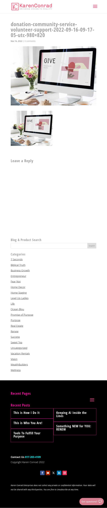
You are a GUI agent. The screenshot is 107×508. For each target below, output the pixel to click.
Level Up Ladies (19, 298)
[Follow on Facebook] (42, 473)
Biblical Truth (18, 265)
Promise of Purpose (22, 314)
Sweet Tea (16, 342)
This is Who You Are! (28, 423)
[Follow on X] (53, 473)
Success (15, 337)
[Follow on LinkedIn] (59, 473)
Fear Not (16, 281)
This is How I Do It (27, 412)
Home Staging (19, 292)
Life (13, 303)
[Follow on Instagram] (64, 473)
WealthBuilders (19, 364)
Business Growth (20, 270)
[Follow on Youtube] (48, 473)
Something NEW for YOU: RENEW (73, 428)
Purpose (15, 320)
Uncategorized (19, 348)
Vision (14, 359)
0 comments (30, 41)
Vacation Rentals (20, 353)
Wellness (16, 370)
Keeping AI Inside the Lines (71, 414)
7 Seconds (17, 259)
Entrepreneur (18, 276)
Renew (14, 331)
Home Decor (18, 287)
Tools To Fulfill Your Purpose (27, 435)
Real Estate (17, 325)
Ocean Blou (17, 309)
